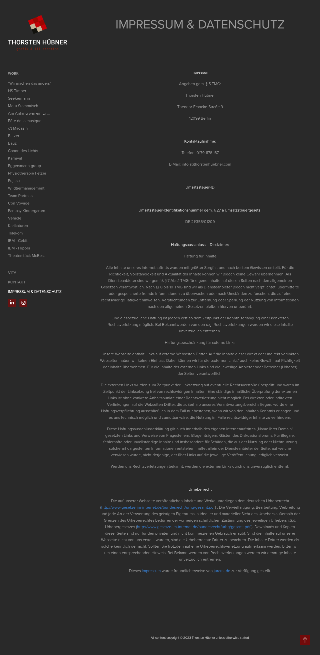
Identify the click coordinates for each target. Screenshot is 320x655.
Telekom (15, 233)
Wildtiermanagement (26, 188)
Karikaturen (18, 225)
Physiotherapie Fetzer (27, 173)
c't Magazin (18, 128)
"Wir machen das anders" (29, 83)
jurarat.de (222, 570)
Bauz (12, 143)
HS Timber (17, 90)
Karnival (15, 158)
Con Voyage (19, 203)
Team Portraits (20, 195)
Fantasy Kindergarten (26, 210)
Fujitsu (14, 180)
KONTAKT (17, 282)
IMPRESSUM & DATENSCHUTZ (35, 291)
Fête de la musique (25, 120)
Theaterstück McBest (26, 255)
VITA (12, 272)
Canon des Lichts (23, 150)
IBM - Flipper (19, 248)
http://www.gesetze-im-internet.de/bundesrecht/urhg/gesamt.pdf (158, 507)
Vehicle (14, 218)
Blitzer (13, 135)
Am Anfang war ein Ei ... (29, 113)
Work (13, 73)
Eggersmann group (24, 165)
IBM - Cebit (18, 240)
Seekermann (19, 98)
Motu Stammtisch (23, 105)
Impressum (151, 570)
